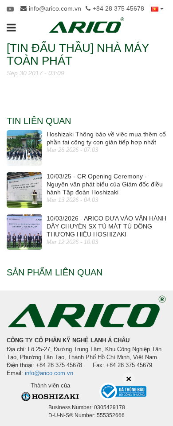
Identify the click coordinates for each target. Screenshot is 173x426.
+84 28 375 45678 (118, 8)
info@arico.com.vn (55, 8)
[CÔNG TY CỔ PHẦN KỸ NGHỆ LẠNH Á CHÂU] (86, 25)
